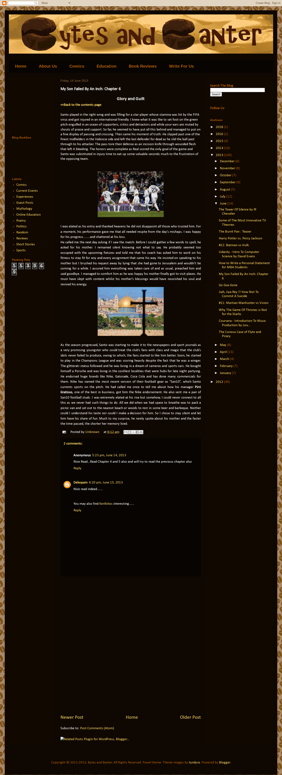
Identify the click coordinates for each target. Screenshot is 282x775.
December (227, 161)
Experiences (24, 197)
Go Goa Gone (228, 285)
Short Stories (25, 244)
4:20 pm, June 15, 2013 (106, 482)
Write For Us (181, 66)
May (223, 345)
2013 (220, 155)
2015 (220, 141)
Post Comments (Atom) (97, 728)
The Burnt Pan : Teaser (235, 231)
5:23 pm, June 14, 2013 (109, 455)
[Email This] (125, 432)
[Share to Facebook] (137, 432)
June (223, 203)
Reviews (22, 238)
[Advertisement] (130, 645)
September (228, 182)
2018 (220, 127)
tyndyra (194, 762)
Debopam (80, 482)
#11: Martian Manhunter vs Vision (243, 303)
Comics (76, 66)
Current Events (27, 191)
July (223, 196)
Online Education (28, 214)
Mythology (24, 209)
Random (22, 232)
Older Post (190, 717)
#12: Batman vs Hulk (234, 245)
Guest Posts (24, 203)
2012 (220, 382)
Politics (21, 226)
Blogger (224, 762)
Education (106, 66)
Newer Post (71, 717)
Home (20, 66)
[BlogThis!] (129, 432)
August (225, 189)
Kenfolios (106, 504)
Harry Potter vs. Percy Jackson (240, 238)
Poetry (21, 220)
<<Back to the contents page (80, 105)
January (226, 373)
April (223, 352)
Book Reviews (143, 66)
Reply (77, 468)
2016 (220, 134)
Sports (21, 250)
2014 (220, 148)
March (225, 359)
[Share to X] (133, 432)
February (226, 366)
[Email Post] (63, 432)
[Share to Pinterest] (141, 432)
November (228, 168)
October (226, 175)
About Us (48, 66)
